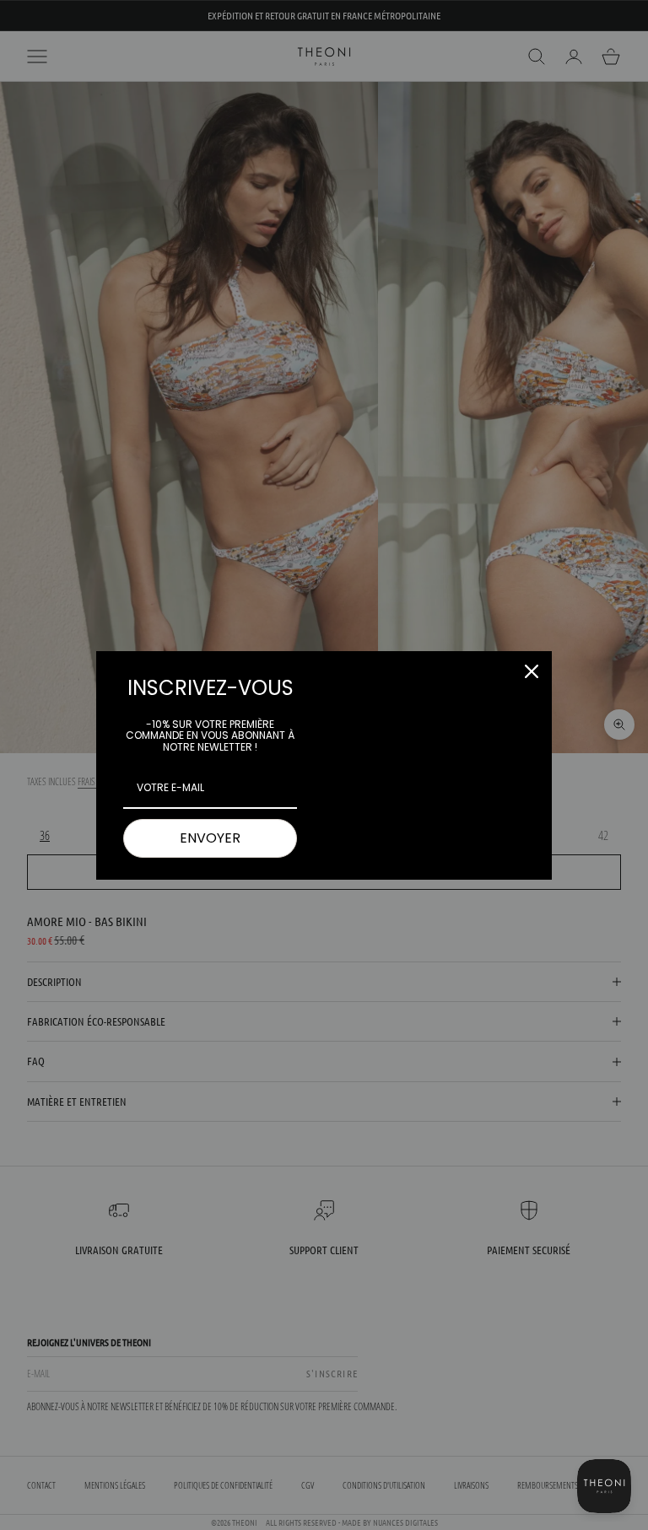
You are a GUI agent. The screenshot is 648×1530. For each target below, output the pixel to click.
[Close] (531, 671)
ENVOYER (210, 838)
